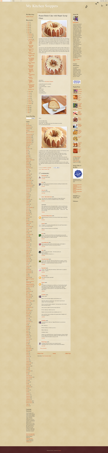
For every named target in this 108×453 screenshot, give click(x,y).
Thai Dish (28, 385)
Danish (27, 209)
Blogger (59, 450)
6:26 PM (43, 272)
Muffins (27, 299)
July (29, 93)
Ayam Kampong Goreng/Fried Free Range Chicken (31, 59)
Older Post (68, 353)
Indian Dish (28, 259)
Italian (27, 263)
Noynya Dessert (29, 307)
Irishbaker (43, 275)
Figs (27, 229)
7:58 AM (43, 212)
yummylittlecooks (45, 242)
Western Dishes (29, 401)
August (29, 91)
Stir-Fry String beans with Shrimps (30, 46)
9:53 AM (43, 238)
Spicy (27, 372)
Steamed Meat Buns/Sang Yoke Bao (31, 66)
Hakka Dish (28, 250)
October (30, 37)
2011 (29, 32)
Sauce (27, 358)
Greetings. (28, 245)
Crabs (27, 202)
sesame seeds (29, 362)
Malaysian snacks (29, 286)
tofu (27, 388)
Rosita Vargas (44, 341)
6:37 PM (43, 186)
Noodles (27, 305)
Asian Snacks (28, 140)
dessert (45, 169)
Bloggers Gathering (29, 159)
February (30, 101)
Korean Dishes (29, 272)
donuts (27, 215)
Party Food (28, 316)
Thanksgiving (28, 386)
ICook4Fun (44, 294)
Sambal (27, 354)
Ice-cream (28, 258)
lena (42, 233)
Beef (27, 153)
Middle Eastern (29, 291)
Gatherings (28, 237)
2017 (29, 22)
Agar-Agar (28, 125)
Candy (27, 172)
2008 (29, 109)
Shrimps (27, 364)
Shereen (43, 282)
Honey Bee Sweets (45, 259)
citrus (27, 193)
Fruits (27, 236)
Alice (43, 250)
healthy (27, 253)
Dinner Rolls (28, 213)
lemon (27, 275)
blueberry (28, 161)
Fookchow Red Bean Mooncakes (31, 50)
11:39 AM (43, 264)
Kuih (27, 274)
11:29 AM (43, 255)
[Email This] (54, 167)
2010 (29, 105)
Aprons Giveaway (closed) (80, 125)
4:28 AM (43, 291)
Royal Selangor (29, 348)
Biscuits (27, 156)
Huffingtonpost (28, 441)
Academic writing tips (77, 156)
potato (27, 331)
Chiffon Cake (28, 182)
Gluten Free (28, 240)
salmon (27, 353)
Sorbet (27, 367)
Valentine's (28, 394)
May (29, 96)
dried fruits (28, 217)
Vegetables (28, 396)
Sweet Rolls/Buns (29, 377)
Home (54, 353)
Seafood (27, 361)
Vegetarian (28, 397)
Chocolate (28, 188)
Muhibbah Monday (29, 300)
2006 (29, 112)
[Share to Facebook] (57, 167)
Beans (27, 151)
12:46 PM (43, 178)
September (30, 39)
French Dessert (29, 234)
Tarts (27, 380)
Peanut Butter (28, 321)
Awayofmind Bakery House (47, 215)
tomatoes (28, 389)
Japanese (28, 266)
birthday (27, 155)
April (29, 98)
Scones (27, 359)
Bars (27, 147)
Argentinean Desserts (30, 131)
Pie (26, 324)
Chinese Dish (28, 183)
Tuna (27, 391)
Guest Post (28, 248)
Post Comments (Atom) (46, 355)
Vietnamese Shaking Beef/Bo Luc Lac (31, 81)
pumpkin (27, 337)
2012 (29, 30)
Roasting (27, 345)
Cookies (27, 201)
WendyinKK (44, 175)
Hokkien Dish (28, 255)
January (30, 103)
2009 (29, 107)
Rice (27, 343)
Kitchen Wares (29, 271)
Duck (27, 220)
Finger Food (28, 231)
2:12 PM (43, 338)
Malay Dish (28, 277)
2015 (29, 25)
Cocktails (28, 194)
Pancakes (28, 313)
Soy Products (28, 370)
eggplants (28, 223)
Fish (27, 232)
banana (27, 145)
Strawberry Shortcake (30, 78)
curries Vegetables (29, 207)
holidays (27, 256)
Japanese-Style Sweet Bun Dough (80, 144)
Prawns (27, 334)
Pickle (27, 323)
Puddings (28, 335)
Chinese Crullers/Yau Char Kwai (80, 132)
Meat (27, 288)
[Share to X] (56, 167)
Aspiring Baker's (29, 142)
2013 (29, 29)
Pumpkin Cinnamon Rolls (31, 53)
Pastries (27, 320)
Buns (27, 169)
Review (27, 342)
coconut (27, 196)
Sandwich (28, 356)
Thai (27, 383)
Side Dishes (28, 366)
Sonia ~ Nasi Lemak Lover (47, 196)
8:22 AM (43, 219)
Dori (42, 182)
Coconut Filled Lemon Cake (79, 150)
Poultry (27, 332)
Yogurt (27, 404)
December (30, 34)
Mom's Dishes (28, 296)
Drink (27, 218)
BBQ (27, 150)
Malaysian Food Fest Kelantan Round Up (30, 285)
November (30, 35)
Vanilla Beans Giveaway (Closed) (80, 113)
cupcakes (28, 204)
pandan (27, 315)
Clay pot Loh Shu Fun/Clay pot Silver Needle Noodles (31, 86)
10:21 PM (43, 193)
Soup (27, 369)
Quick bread (28, 339)
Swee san (43, 190)
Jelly (27, 267)
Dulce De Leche (29, 221)
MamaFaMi (44, 268)
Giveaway (28, 239)
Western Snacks (29, 402)
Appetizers (28, 128)
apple (27, 130)
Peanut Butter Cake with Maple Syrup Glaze (31, 70)
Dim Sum (28, 212)
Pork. (27, 329)
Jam (27, 264)
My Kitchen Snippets (42, 5)
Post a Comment (43, 348)
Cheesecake (28, 177)
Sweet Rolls (28, 375)
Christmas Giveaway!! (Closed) (80, 91)
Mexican (27, 289)
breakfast (28, 164)
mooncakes (28, 297)
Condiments (28, 199)
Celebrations (28, 174)
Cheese (27, 175)
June (29, 94)
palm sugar (28, 312)
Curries (27, 205)
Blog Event (28, 158)
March (29, 100)
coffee (27, 197)
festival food (28, 228)
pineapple (28, 326)
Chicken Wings (29, 180)
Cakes (43, 169)
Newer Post (40, 353)
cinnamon (28, 191)
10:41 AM (43, 246)
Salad (27, 351)
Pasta (27, 318)
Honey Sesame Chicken (79, 118)
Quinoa (27, 340)
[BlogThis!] (55, 167)
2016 (29, 24)
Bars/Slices (28, 148)
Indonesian (28, 261)
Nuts (48, 169)
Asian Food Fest (29, 139)
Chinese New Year (29, 185)
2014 (29, 27)
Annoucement (28, 127)
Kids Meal (28, 269)
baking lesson (28, 143)
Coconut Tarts (79, 137)
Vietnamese (28, 399)
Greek (27, 242)
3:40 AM (43, 278)
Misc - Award (28, 294)
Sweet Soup (28, 378)
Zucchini (27, 405)
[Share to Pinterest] (58, 167)
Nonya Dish (28, 304)
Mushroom (28, 302)
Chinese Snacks (29, 186)
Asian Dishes (28, 137)
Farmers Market (29, 226)
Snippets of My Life (29, 16)
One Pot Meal (28, 310)
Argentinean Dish (29, 134)
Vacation (27, 393)
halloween (28, 251)
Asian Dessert (28, 135)
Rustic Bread (28, 350)
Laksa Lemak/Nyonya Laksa (31, 74)
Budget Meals (28, 167)
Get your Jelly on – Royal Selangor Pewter (31, 42)
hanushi (43, 223)
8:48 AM (43, 229)
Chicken (27, 178)
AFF (27, 123)
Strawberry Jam (31, 89)
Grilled (27, 247)
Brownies (28, 166)
